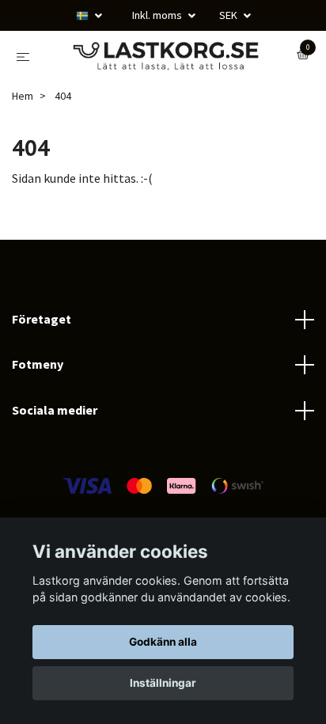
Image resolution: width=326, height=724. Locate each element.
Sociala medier (54, 468)
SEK (229, 15)
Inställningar (163, 683)
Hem (22, 154)
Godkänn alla (163, 641)
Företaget (41, 377)
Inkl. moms (158, 15)
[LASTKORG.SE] (159, 85)
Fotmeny (37, 422)
